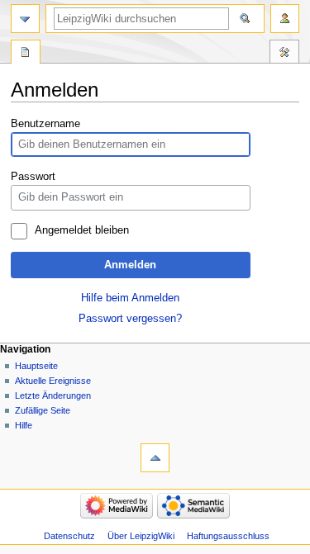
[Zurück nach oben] (155, 457)
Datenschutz (69, 536)
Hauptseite (36, 366)
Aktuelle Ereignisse (53, 381)
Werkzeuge (284, 53)
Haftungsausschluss (228, 536)
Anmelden (130, 265)
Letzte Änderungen (53, 395)
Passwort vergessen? (130, 318)
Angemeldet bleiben (82, 230)
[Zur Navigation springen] (25, 18)
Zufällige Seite (42, 410)
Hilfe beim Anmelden (130, 298)
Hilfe (23, 425)
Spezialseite (26, 53)
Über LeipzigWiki (140, 536)
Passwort (33, 176)
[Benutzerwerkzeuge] (284, 18)
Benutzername (45, 124)
